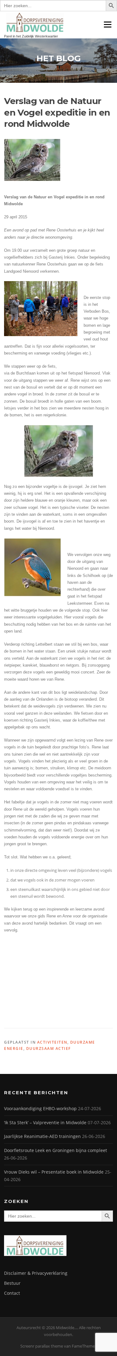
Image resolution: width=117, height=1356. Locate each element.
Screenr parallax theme (41, 1346)
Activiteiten (52, 1042)
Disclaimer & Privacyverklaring (35, 1273)
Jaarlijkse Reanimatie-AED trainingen (42, 1136)
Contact (12, 1293)
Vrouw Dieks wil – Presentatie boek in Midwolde (54, 1172)
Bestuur (12, 1283)
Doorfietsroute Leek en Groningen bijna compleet (55, 1150)
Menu (107, 24)
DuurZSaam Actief (48, 1048)
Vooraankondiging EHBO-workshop (40, 1108)
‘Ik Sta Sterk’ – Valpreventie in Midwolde (45, 1122)
